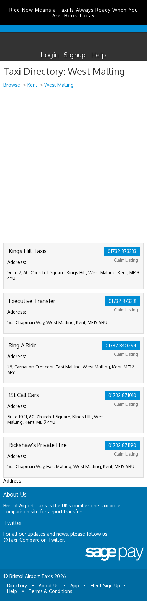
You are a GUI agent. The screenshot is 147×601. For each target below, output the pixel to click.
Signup (75, 54)
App (74, 585)
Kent (32, 85)
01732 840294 (121, 345)
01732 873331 (122, 301)
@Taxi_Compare (21, 540)
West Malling (59, 85)
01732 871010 (122, 395)
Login (50, 54)
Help (98, 54)
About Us (49, 585)
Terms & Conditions (50, 591)
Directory (17, 585)
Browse (11, 85)
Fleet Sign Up (105, 585)
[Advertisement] (73, 166)
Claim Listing (126, 260)
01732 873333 (122, 251)
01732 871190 (122, 445)
